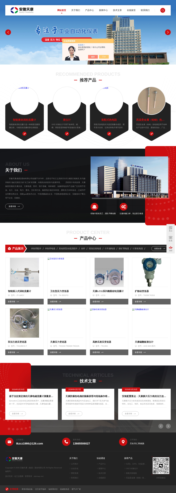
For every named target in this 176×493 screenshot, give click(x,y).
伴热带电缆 (50, 248)
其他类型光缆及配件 (68, 248)
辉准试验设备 (27, 489)
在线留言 (131, 10)
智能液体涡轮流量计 (24, 119)
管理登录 (28, 476)
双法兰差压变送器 (17, 342)
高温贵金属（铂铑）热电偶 (151, 119)
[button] (8, 32)
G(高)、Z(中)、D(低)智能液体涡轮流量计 (136, 464)
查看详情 (12, 206)
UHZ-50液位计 (132, 468)
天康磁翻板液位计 (144, 342)
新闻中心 (103, 10)
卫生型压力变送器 (59, 291)
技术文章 (117, 10)
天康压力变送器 (58, 342)
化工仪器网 (18, 476)
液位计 (67, 119)
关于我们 (75, 10)
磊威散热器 (64, 489)
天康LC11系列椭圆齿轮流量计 (108, 291)
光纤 (83, 248)
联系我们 (145, 10)
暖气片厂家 (76, 489)
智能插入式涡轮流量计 (19, 291)
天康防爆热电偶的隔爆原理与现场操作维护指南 (88, 396)
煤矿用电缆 (124, 248)
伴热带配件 (36, 248)
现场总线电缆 (95, 248)
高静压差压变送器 (102, 342)
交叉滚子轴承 (40, 489)
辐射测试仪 (53, 489)
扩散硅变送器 (142, 291)
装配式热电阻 (109, 119)
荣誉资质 (74, 473)
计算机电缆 (138, 248)
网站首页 (61, 10)
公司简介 (74, 464)
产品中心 (89, 10)
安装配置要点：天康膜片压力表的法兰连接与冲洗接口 (144, 396)
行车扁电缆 (110, 248)
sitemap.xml (38, 476)
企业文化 (74, 468)
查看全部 (158, 249)
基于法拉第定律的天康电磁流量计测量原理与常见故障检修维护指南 (31, 396)
